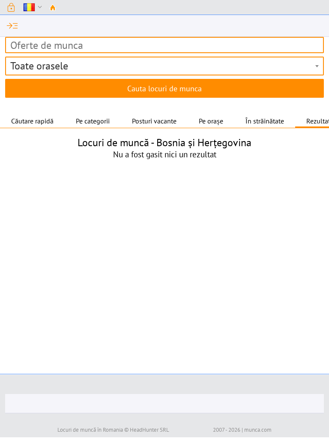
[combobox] (164, 66)
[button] (11, 7)
